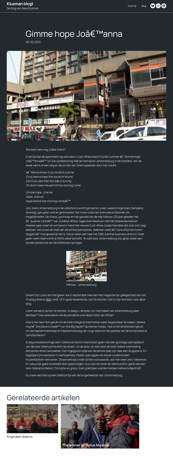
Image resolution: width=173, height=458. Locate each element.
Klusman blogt (20, 3)
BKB (48, 299)
